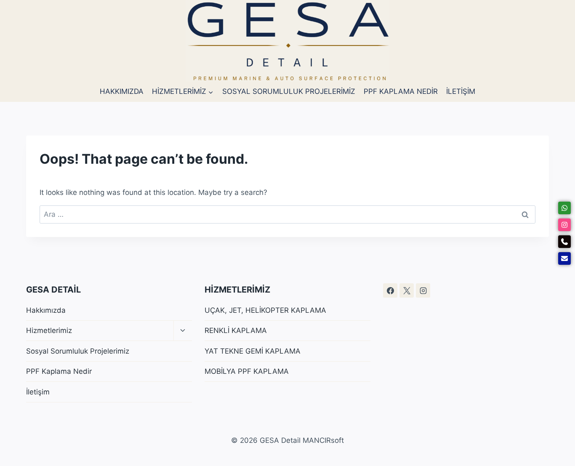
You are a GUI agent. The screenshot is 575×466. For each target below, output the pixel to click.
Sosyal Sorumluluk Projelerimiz (288, 91)
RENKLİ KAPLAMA (236, 330)
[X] (406, 290)
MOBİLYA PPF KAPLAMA (247, 371)
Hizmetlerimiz (49, 330)
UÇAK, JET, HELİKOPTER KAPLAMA (265, 310)
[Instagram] (423, 290)
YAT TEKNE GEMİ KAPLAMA (253, 351)
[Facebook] (390, 290)
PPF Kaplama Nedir (401, 91)
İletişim (460, 91)
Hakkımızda (122, 91)
